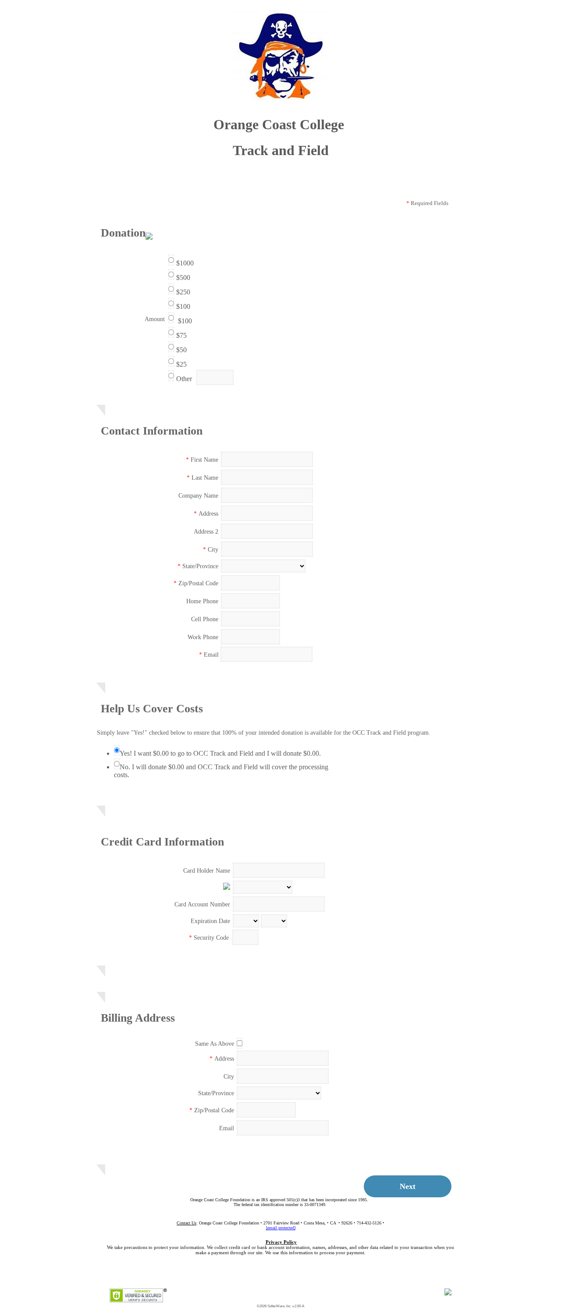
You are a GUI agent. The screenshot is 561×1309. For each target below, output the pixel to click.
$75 (181, 335)
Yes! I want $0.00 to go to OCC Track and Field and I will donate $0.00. (220, 753)
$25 (181, 364)
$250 (183, 292)
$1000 (185, 263)
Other (184, 378)
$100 (183, 306)
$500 (183, 277)
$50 (181, 350)
